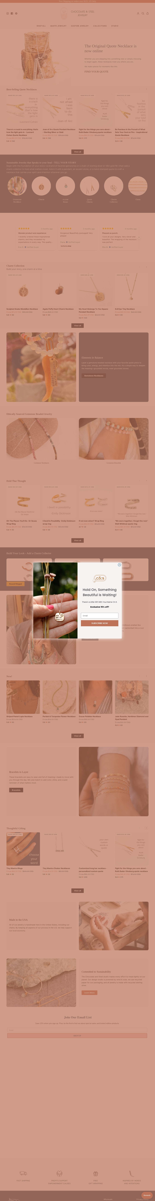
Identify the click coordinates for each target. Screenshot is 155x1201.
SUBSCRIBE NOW (99, 623)
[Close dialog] (119, 564)
